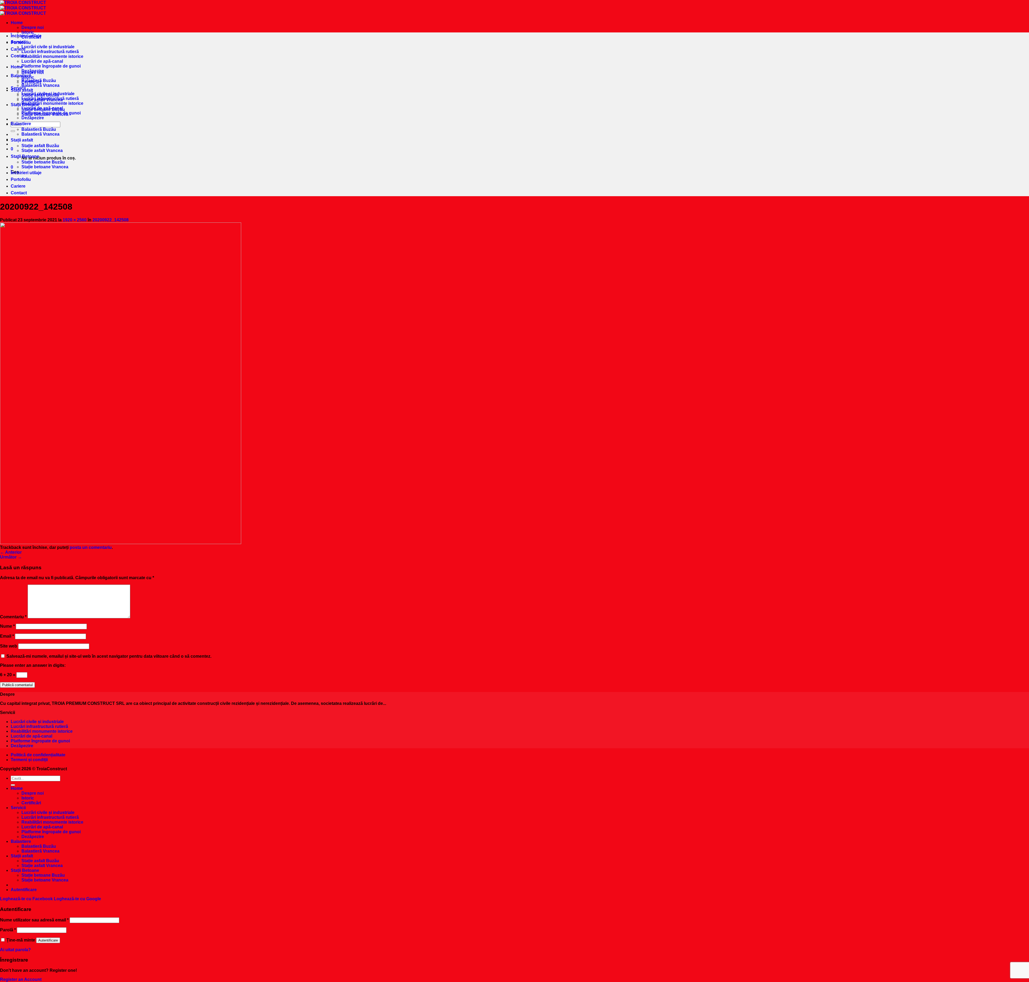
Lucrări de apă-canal (42, 61)
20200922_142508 (110, 220)
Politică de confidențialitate (38, 755)
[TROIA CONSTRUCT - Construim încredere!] (23, 8)
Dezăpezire (32, 118)
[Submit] (13, 131)
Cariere (18, 49)
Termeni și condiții (29, 759)
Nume (7, 626)
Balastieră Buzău (38, 129)
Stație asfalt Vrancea (42, 150)
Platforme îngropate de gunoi (51, 66)
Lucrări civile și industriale (47, 46)
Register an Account (21, 979)
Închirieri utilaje (26, 36)
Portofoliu (21, 42)
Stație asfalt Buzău (40, 145)
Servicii (18, 88)
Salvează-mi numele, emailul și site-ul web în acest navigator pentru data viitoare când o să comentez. (108, 656)
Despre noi (32, 27)
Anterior (11, 552)
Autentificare (48, 940)
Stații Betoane (25, 156)
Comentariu (13, 617)
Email (7, 636)
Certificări (31, 82)
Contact (19, 56)
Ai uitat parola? (15, 949)
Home (17, 22)
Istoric (27, 77)
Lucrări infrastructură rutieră (50, 51)
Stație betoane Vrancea (44, 167)
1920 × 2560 (75, 220)
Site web (8, 646)
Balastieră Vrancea (40, 85)
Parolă (8, 930)
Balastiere (21, 75)
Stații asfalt (22, 140)
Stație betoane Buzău (43, 162)
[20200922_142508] (120, 542)
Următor (11, 557)
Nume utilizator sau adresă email (34, 920)
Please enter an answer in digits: (33, 665)
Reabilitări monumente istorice (52, 56)
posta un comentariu (91, 547)
